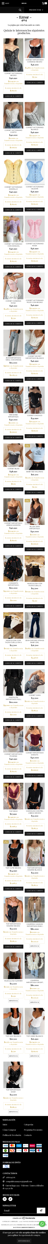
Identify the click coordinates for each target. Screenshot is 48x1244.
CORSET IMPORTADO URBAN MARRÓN (13, 524)
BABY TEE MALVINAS (34, 472)
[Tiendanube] (24, 1219)
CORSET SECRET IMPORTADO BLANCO (35, 357)
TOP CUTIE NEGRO (13, 868)
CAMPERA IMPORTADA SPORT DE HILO (34, 981)
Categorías (28, 1124)
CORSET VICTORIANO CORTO (13, 131)
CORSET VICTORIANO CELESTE (35, 188)
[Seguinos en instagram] (5, 1199)
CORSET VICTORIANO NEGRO (13, 74)
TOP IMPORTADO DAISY (13, 1091)
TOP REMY (13, 811)
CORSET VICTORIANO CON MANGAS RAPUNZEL (13, 245)
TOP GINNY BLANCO (34, 1036)
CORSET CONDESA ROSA (13, 302)
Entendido (24, 1241)
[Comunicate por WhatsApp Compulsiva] (42, 1224)
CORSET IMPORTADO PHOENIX (13, 755)
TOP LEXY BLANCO (13, 1036)
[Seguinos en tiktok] (10, 1199)
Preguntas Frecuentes (33, 1130)
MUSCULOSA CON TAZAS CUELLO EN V (13, 641)
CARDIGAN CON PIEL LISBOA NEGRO (34, 812)
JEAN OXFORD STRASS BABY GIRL (34, 641)
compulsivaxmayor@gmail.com (19, 1181)
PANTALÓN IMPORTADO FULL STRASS (13, 698)
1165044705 (10, 1177)
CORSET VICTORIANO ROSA (35, 245)
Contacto (28, 1135)
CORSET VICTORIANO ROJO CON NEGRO (35, 301)
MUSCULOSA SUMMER (13, 981)
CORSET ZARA (35, 695)
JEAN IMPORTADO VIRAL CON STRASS (13, 359)
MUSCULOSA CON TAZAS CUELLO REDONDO (34, 584)
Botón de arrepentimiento (24, 1227)
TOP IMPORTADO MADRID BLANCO (34, 869)
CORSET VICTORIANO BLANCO (35, 128)
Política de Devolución (12, 1135)
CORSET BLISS (13, 469)
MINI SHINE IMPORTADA (13, 416)
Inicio (5, 1124)
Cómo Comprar (9, 1130)
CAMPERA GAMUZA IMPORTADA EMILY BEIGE (35, 925)
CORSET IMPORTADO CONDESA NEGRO (35, 61)
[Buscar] (20, 10)
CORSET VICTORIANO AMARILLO (13, 188)
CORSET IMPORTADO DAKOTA (35, 754)
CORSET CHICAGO (34, 415)
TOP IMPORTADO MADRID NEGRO (13, 925)
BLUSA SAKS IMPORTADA (34, 528)
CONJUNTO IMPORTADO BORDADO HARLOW (13, 584)
